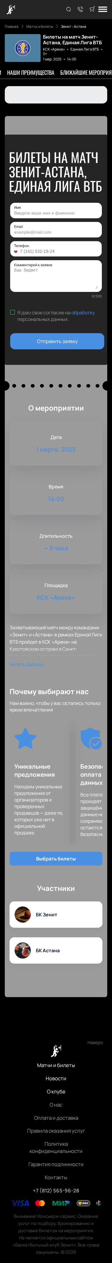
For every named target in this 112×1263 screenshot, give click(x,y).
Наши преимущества (30, 72)
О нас (56, 1104)
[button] (16, 251)
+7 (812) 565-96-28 (56, 1190)
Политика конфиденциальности (56, 1147)
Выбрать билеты (56, 858)
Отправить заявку (57, 341)
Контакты (56, 1177)
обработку (83, 312)
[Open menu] (102, 10)
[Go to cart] (92, 10)
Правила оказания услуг (56, 1130)
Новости (56, 1078)
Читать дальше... (28, 664)
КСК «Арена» (54, 49)
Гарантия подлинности (56, 1164)
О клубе (56, 1091)
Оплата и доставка (56, 1117)
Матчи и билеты (56, 1065)
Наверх (95, 1042)
